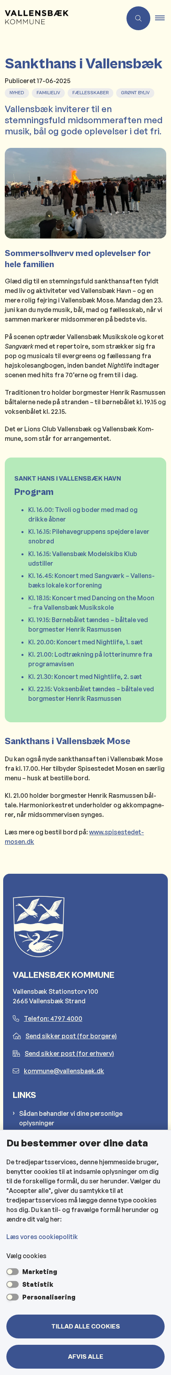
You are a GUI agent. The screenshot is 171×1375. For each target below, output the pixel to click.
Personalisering (49, 1297)
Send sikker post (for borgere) (71, 1036)
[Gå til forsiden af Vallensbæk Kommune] (61, 18)
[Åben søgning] (138, 18)
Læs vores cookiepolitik (42, 1237)
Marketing (39, 1272)
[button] (163, 18)
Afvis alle (85, 1356)
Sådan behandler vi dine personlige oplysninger (70, 1118)
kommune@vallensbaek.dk (64, 1071)
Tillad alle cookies (85, 1326)
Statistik (37, 1284)
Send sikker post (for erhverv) (69, 1053)
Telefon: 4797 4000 (53, 1018)
